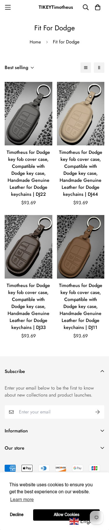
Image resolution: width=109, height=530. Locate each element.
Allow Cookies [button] (66, 515)
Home (35, 42)
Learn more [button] (22, 500)
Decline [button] (17, 515)
